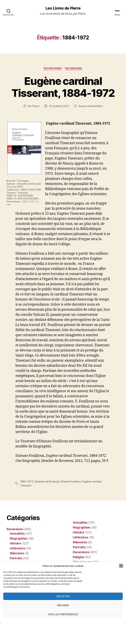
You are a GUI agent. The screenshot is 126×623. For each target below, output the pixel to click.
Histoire (15, 543)
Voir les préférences (63, 614)
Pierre (35, 106)
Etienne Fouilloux (71, 481)
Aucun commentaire (90, 106)
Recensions (73, 68)
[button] (121, 565)
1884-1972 (26, 481)
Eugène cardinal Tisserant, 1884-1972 (63, 87)
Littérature (17, 548)
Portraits (16, 558)
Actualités (17, 533)
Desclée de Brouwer (47, 481)
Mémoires (17, 553)
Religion (78, 557)
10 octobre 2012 (59, 106)
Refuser (63, 605)
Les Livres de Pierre (63, 8)
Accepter (63, 596)
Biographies (53, 68)
